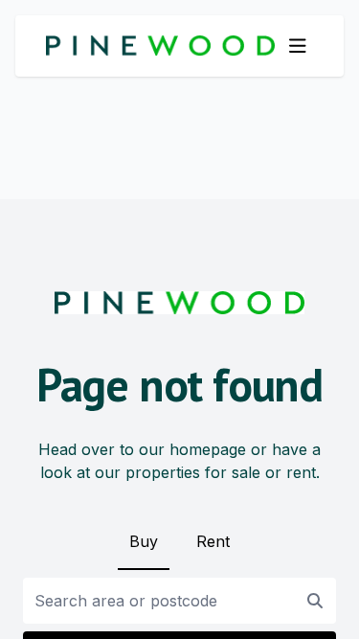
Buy (143, 541)
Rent (213, 541)
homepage (207, 449)
